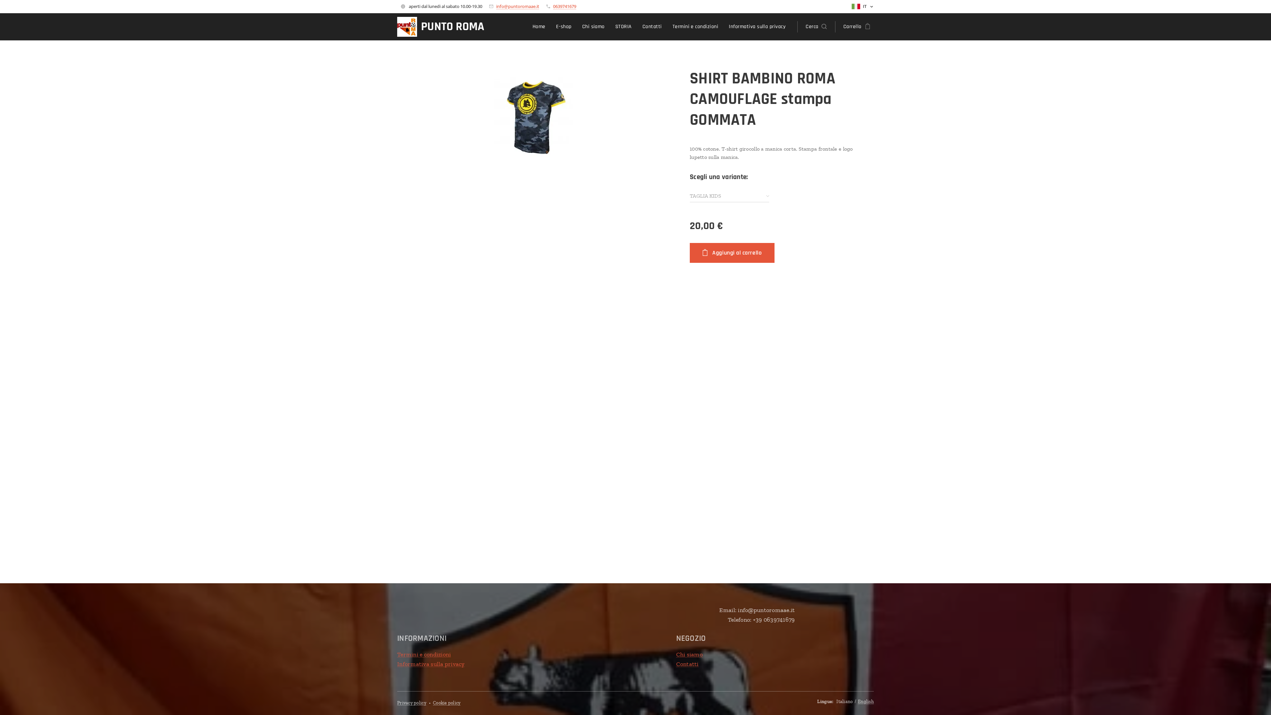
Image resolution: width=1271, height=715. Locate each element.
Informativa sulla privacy (431, 664)
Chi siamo (689, 654)
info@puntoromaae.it (517, 6)
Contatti (687, 664)
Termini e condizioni (424, 654)
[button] (816, 27)
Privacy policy (411, 703)
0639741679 (564, 6)
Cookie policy (447, 703)
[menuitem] (541, 27)
